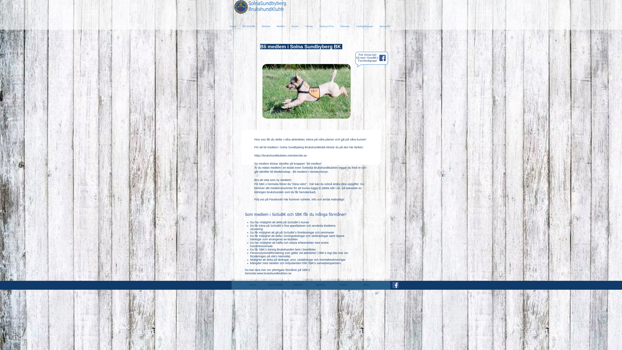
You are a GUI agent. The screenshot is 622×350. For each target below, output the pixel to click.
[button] (248, 26)
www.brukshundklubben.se (274, 273)
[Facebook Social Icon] (382, 58)
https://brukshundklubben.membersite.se (280, 155)
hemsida (283, 256)
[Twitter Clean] (372, 291)
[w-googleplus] (377, 293)
